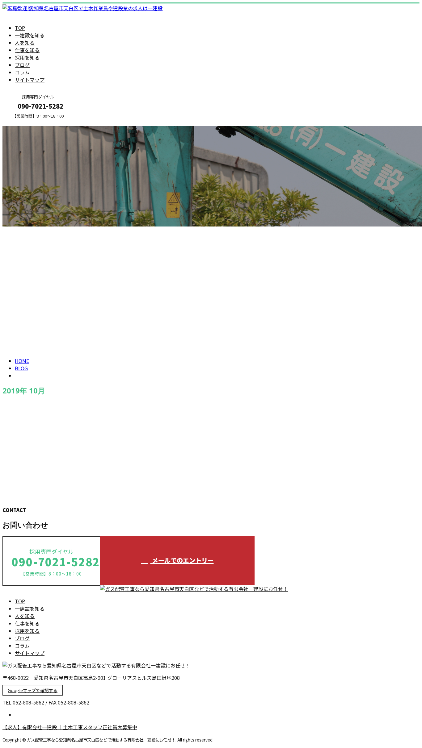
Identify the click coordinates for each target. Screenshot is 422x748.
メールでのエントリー (182, 560)
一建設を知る (29, 35)
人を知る (25, 42)
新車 (8, 419)
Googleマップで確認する (32, 690)
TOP (20, 27)
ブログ (22, 65)
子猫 (8, 471)
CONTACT (24, 122)
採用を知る (27, 57)
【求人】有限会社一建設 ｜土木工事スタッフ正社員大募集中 (69, 727)
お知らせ (37, 445)
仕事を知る (27, 50)
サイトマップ (29, 79)
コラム (22, 72)
